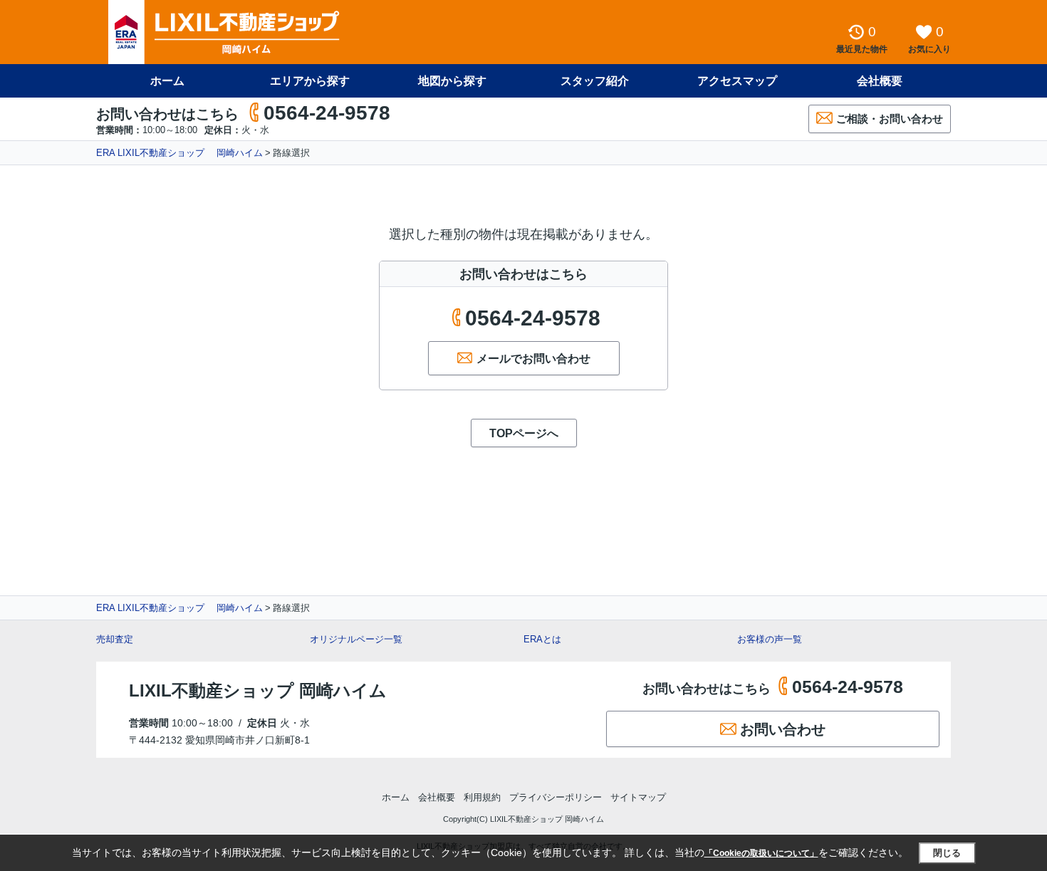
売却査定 (114, 639)
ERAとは (542, 639)
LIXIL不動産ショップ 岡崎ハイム (258, 690)
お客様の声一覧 (769, 639)
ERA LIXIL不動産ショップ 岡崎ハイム (179, 152)
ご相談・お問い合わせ (889, 119)
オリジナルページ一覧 (356, 639)
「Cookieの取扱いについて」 (761, 853)
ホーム (167, 81)
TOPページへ (523, 433)
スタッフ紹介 (595, 81)
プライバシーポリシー (555, 797)
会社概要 (879, 81)
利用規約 (482, 797)
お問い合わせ (782, 729)
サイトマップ (638, 797)
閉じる (947, 852)
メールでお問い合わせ (533, 359)
